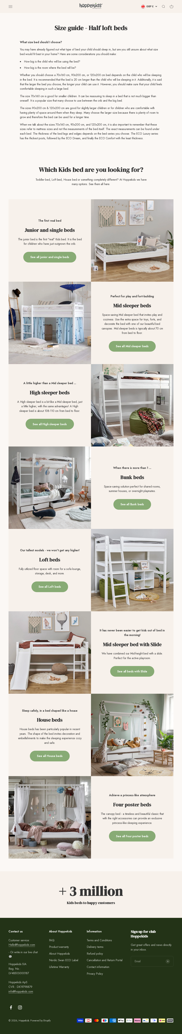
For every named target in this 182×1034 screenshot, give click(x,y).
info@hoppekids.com (21, 991)
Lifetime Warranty (59, 967)
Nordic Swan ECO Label (63, 960)
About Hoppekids (59, 954)
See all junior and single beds (49, 257)
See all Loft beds (50, 587)
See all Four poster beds (132, 836)
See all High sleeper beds (50, 424)
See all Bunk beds (132, 504)
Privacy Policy (95, 974)
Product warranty (59, 947)
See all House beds (49, 756)
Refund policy (95, 954)
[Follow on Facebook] (11, 1007)
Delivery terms (95, 947)
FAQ (52, 940)
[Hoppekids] (91, 6)
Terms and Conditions (99, 940)
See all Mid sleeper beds (132, 346)
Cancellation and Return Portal (104, 960)
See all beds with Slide (132, 671)
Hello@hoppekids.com (22, 945)
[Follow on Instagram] (20, 1007)
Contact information (98, 967)
